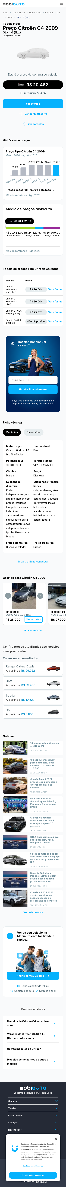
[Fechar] (56, 1139)
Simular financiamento (33, 389)
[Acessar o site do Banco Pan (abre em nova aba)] (41, 1181)
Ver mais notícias (33, 912)
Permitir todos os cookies (33, 1175)
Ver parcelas (33, 619)
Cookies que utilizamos (33, 1166)
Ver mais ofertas (33, 630)
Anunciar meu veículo (30, 975)
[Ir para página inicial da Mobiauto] (13, 4)
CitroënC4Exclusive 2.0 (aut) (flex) (12, 289)
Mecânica (12, 432)
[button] (61, 3)
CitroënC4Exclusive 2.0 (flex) (12, 301)
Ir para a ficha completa (33, 561)
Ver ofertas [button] (33, 103)
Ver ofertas (55, 289)
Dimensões (33, 432)
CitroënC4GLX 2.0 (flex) (13, 321)
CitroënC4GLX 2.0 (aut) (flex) (13, 312)
